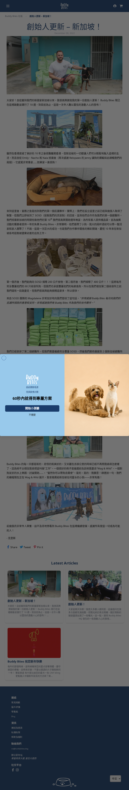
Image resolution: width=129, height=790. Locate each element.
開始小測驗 (32, 408)
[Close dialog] (4, 358)
